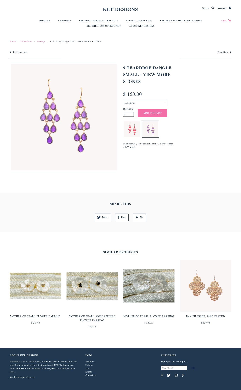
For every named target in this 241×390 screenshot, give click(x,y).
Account (222, 8)
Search (206, 8)
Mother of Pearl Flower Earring (35, 316)
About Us (90, 361)
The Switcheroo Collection (98, 20)
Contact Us (91, 375)
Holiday (44, 20)
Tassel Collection (139, 20)
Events (88, 371)
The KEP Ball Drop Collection (181, 20)
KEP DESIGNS (120, 9)
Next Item (223, 51)
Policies (89, 364)
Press (88, 368)
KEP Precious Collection (103, 25)
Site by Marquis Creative (22, 377)
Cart (224, 20)
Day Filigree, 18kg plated (205, 316)
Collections (26, 41)
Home (13, 41)
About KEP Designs (142, 25)
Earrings (64, 20)
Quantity (128, 109)
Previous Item (20, 51)
